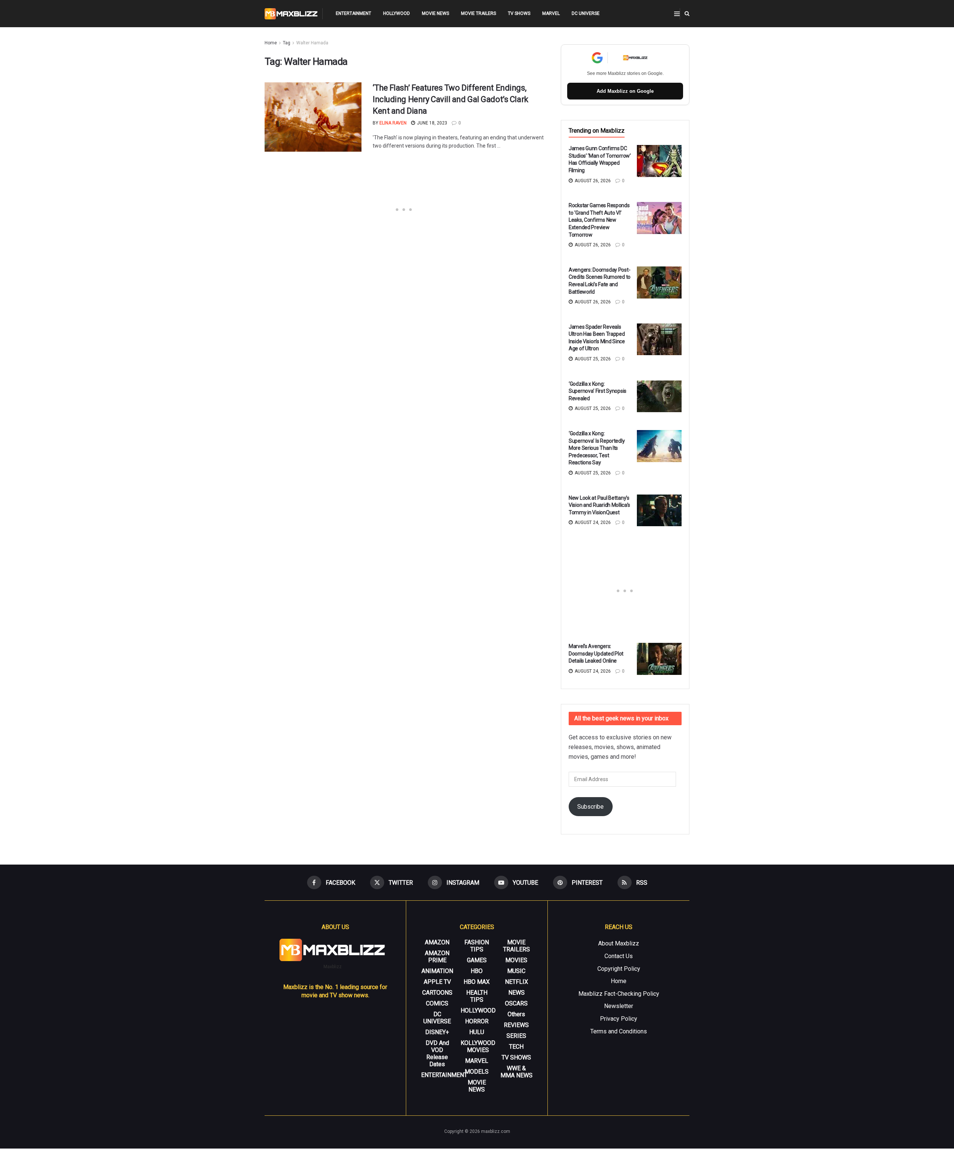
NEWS (516, 992)
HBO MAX (477, 981)
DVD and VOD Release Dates (437, 1053)
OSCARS (516, 1003)
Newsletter (618, 1006)
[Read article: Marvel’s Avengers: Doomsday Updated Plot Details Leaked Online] (659, 659)
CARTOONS (437, 992)
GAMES (477, 960)
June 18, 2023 (431, 123)
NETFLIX (516, 981)
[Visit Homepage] (291, 13)
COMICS (437, 1003)
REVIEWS (516, 1025)
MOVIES (516, 960)
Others (516, 1014)
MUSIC (516, 971)
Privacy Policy (618, 1018)
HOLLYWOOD (396, 13)
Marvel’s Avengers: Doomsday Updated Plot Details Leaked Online (596, 653)
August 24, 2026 (592, 522)
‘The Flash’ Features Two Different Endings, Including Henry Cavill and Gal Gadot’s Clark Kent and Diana (450, 99)
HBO (477, 971)
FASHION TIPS (476, 946)
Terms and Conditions (618, 1031)
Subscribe (590, 806)
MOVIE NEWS (435, 13)
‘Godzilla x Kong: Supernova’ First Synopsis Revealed (597, 391)
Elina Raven (393, 123)
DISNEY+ (437, 1032)
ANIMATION (437, 971)
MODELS (477, 1071)
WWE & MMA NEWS (516, 1072)
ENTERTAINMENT (353, 13)
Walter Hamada (312, 42)
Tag (286, 42)
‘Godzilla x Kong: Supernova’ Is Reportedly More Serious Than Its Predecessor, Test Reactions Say (597, 447)
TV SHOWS (519, 13)
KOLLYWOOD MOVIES (478, 1046)
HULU (476, 1032)
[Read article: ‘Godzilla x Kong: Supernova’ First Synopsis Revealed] (659, 396)
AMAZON (437, 942)
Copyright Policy (618, 968)
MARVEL (551, 13)
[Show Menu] (677, 14)
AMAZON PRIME (437, 957)
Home (271, 42)
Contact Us (618, 956)
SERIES (516, 1035)
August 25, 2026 (592, 358)
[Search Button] (687, 13)
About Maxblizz (618, 943)
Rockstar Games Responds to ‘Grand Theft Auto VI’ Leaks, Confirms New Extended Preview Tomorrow (599, 219)
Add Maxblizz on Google (625, 91)
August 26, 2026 (592, 180)
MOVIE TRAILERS (478, 13)
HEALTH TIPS (476, 996)
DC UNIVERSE (586, 13)
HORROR (477, 1021)
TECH (516, 1046)
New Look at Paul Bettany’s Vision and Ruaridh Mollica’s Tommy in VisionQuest (599, 505)
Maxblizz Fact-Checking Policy (618, 993)
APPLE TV (437, 981)
